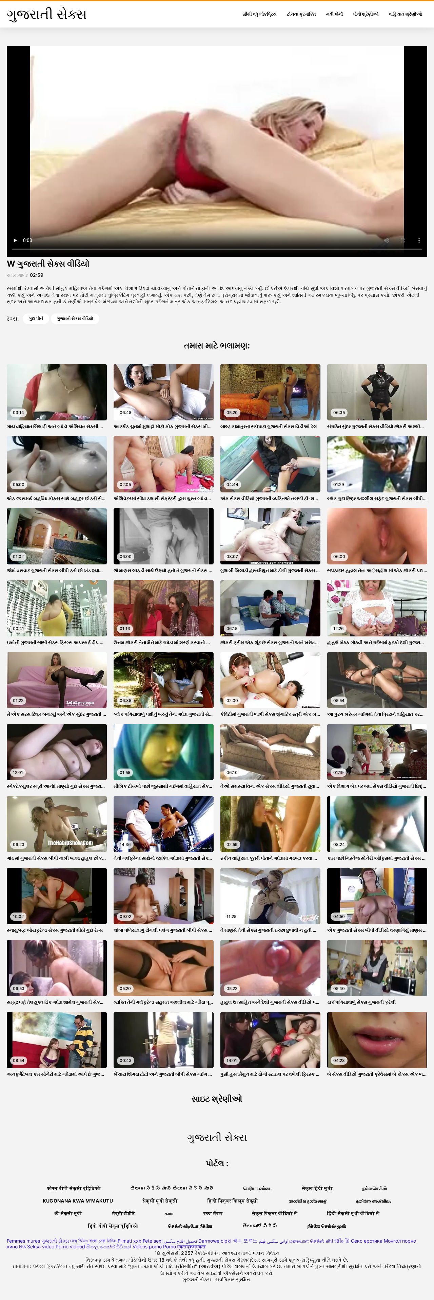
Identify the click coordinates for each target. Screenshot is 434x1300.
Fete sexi (152, 1241)
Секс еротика (366, 1241)
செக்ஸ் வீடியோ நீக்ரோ (190, 1226)
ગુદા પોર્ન (36, 318)
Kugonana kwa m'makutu (78, 1201)
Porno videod (70, 1246)
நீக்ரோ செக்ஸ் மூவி (327, 1226)
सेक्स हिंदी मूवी (317, 1188)
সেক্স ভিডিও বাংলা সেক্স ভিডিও (93, 1241)
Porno (169, 1246)
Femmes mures (23, 1241)
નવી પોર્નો (334, 14)
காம (169, 1213)
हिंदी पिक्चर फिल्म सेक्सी (233, 1201)
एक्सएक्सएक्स (191, 1246)
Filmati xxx (129, 1241)
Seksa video (40, 1246)
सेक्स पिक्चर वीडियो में (274, 1213)
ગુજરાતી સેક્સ (55, 1241)
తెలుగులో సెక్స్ (260, 1226)
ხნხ (22, 1246)
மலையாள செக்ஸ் (307, 1241)
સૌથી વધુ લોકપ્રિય (259, 14)
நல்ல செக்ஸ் (374, 1188)
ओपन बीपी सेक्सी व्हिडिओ (73, 1188)
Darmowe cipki (214, 1241)
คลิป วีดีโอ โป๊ (338, 1241)
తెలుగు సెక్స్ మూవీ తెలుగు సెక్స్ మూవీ (172, 1188)
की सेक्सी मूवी (68, 1213)
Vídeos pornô (147, 1246)
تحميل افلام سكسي (180, 1241)
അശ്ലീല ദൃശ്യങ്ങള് (308, 1201)
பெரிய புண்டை (257, 1188)
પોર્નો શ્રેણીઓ (366, 14)
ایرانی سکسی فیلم (273, 1241)
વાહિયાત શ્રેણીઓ (405, 14)
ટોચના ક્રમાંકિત (301, 14)
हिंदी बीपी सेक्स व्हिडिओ (113, 1226)
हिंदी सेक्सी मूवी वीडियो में (353, 1213)
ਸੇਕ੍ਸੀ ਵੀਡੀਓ (123, 1213)
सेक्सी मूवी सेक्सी (160, 1201)
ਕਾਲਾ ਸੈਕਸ (212, 1213)
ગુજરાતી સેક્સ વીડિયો (75, 318)
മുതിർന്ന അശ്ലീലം (373, 1201)
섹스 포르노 (245, 1241)
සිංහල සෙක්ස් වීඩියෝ (108, 1246)
